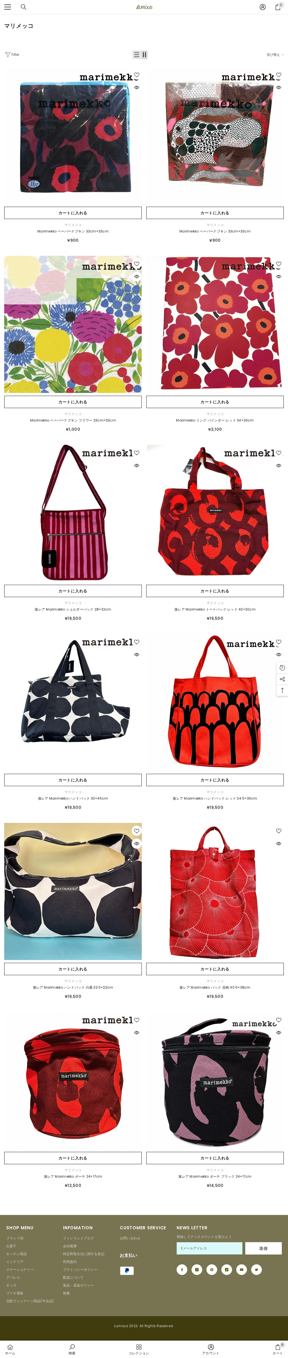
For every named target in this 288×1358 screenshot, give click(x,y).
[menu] (7, 7)
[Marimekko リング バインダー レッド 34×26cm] (215, 324)
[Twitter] (256, 1269)
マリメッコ (73, 224)
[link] (72, 1349)
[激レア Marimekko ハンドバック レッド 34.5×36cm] (215, 702)
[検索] (23, 7)
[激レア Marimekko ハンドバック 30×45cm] (73, 702)
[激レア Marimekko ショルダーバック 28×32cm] (73, 513)
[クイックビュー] (137, 87)
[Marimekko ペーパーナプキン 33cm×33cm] (73, 135)
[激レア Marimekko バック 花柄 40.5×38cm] (215, 891)
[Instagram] (197, 1269)
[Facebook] (182, 1269)
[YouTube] (241, 1269)
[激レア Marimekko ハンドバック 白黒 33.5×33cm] (73, 891)
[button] (136, 54)
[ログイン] (262, 7)
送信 (263, 1248)
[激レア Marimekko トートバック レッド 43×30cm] (215, 513)
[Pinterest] (211, 1269)
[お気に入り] (137, 75)
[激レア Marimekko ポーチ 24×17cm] (73, 1080)
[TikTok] (226, 1269)
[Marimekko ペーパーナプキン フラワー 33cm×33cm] (73, 324)
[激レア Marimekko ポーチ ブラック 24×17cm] (215, 1080)
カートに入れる (72, 213)
